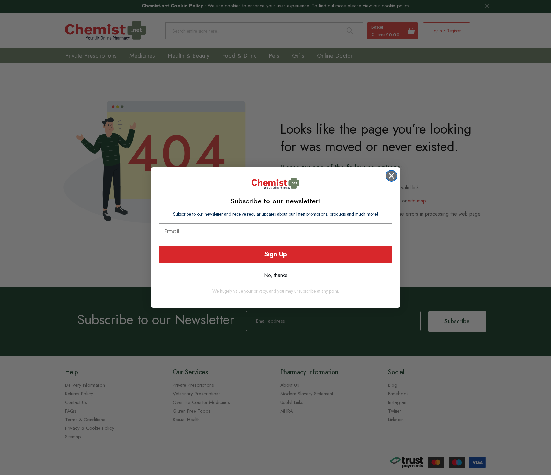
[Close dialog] (391, 176)
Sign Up (275, 254)
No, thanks (275, 275)
